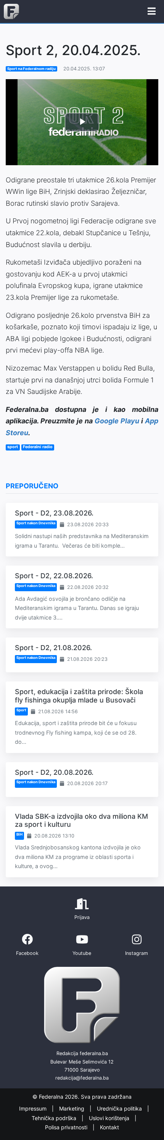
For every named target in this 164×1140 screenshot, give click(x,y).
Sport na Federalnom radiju (31, 69)
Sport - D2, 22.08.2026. (54, 576)
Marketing (72, 1109)
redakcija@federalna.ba (82, 1078)
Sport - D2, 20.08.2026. (54, 772)
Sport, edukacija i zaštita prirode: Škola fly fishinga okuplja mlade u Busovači (79, 696)
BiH (19, 834)
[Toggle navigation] (151, 11)
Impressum (33, 1109)
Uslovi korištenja (110, 1118)
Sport (21, 710)
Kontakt (109, 1127)
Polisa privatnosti (67, 1127)
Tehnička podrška (55, 1118)
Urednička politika (120, 1109)
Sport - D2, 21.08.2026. (53, 648)
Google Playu (117, 421)
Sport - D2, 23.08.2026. (54, 513)
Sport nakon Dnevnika (35, 523)
